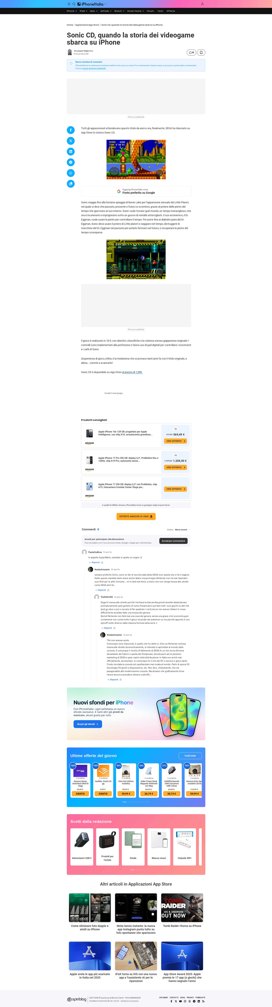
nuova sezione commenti (94, 68)
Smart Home (134, 11)
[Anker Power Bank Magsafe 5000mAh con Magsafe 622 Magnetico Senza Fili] (148, 771)
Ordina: (170, 529)
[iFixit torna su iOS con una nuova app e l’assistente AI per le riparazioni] (136, 956)
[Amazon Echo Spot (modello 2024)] (194, 771)
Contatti (174, 997)
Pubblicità (200, 997)
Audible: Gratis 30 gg (103, 782)
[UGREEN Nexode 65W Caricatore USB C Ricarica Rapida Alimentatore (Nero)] (171, 771)
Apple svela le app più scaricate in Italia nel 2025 (90, 975)
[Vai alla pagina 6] (138, 802)
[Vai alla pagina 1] (124, 802)
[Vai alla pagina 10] (148, 802)
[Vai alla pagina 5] (136, 802)
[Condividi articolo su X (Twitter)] (71, 141)
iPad (82, 11)
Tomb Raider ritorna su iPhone (182, 926)
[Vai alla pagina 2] (128, 802)
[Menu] (69, 4)
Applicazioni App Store (87, 24)
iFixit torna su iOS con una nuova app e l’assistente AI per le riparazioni (136, 977)
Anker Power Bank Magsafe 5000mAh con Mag (148, 783)
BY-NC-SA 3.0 (113, 1001)
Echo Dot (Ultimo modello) (126, 782)
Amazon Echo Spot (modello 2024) (194, 782)
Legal (182, 997)
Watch (118, 11)
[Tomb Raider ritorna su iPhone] (182, 907)
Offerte (171, 11)
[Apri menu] (105, 4)
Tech (160, 11)
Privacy (190, 997)
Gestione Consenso (130, 1001)
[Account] (202, 4)
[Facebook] (171, 1001)
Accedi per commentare (173, 541)
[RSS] (203, 1001)
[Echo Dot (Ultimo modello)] (126, 771)
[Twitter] (176, 1001)
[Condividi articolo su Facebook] (71, 130)
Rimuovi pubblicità (136, 117)
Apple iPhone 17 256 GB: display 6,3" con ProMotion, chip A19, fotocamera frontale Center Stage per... (127, 486)
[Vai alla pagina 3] (131, 802)
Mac (92, 11)
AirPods (105, 11)
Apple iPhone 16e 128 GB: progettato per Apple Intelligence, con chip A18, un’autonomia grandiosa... (125, 433)
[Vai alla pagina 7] (141, 802)
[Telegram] (194, 1001)
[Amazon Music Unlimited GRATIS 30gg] (80, 771)
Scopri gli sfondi (86, 724)
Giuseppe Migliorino (83, 50)
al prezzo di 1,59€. (132, 372)
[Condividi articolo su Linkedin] (71, 152)
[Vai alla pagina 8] (143, 802)
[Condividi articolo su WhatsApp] (71, 173)
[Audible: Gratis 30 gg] (103, 771)
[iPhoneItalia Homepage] (90, 3)
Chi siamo (163, 997)
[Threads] (189, 1001)
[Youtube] (180, 1001)
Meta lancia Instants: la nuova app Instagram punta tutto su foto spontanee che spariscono (135, 929)
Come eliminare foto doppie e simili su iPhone (90, 927)
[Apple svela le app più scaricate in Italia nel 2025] (90, 956)
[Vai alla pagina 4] (133, 802)
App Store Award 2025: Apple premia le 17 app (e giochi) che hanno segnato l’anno (182, 977)
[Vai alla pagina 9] (146, 802)
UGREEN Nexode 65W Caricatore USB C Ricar (171, 783)
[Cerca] (74, 4)
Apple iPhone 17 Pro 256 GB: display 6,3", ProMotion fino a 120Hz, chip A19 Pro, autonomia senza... (128, 459)
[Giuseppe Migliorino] (70, 52)
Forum (150, 11)
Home (70, 24)
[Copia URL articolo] (71, 184)
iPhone (70, 11)
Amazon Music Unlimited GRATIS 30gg (80, 783)
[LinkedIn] (199, 1001)
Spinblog (105, 998)
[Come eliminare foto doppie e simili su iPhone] (90, 907)
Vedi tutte (190, 755)
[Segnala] (102, 562)
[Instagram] (185, 1001)
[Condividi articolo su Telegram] (71, 162)
